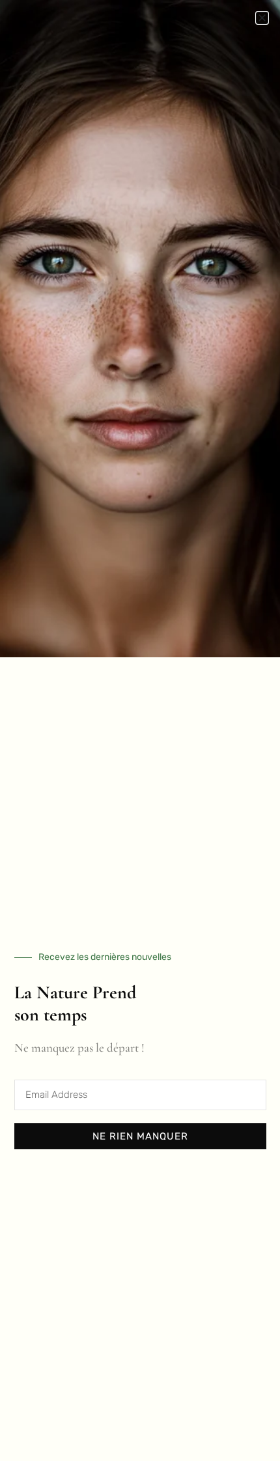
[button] (262, 18)
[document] (140, 730)
